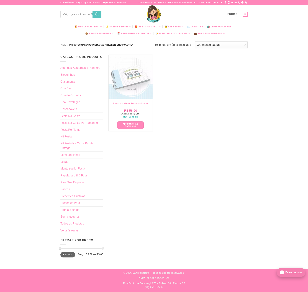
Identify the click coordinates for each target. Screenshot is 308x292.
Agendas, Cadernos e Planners (80, 67)
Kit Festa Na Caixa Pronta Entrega (76, 146)
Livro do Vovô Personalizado (130, 103)
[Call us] (239, 2)
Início (63, 45)
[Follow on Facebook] (225, 2)
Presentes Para (70, 202)
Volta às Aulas (69, 230)
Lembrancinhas (70, 154)
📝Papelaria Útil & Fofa (172, 33)
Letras (64, 161)
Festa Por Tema (70, 129)
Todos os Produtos (72, 223)
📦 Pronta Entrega (98, 33)
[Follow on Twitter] (232, 2)
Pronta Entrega (69, 209)
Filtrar (68, 254)
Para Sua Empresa (72, 182)
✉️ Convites (195, 26)
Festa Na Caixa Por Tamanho (79, 122)
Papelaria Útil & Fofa (73, 175)
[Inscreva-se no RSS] (246, 2)
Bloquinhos (67, 74)
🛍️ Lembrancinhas (219, 26)
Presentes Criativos (72, 196)
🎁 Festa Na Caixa (146, 26)
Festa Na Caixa (70, 116)
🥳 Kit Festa (173, 26)
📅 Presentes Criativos (133, 33)
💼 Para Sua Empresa (208, 33)
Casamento (67, 81)
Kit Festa (66, 136)
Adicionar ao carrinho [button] (130, 125)
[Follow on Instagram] (229, 2)
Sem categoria (69, 216)
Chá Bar (65, 88)
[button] (232, 14)
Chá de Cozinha (70, 95)
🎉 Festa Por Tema (87, 26)
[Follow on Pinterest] (242, 2)
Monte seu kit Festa (72, 168)
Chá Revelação (70, 102)
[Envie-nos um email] (236, 2)
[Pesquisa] (97, 14)
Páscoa (65, 189)
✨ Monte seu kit (117, 26)
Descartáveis (68, 109)
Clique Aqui (107, 2)
